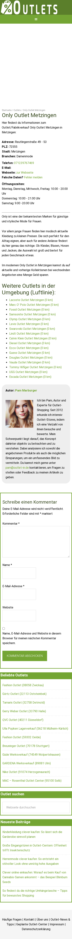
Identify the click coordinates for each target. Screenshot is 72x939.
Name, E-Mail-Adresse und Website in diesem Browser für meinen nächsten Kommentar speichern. (31, 651)
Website (7, 620)
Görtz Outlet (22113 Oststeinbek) (24, 707)
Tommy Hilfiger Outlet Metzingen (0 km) (35, 380)
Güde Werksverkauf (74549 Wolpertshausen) (31, 767)
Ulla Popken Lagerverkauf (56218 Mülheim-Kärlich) (35, 741)
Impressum (57, 937)
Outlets (36, 14)
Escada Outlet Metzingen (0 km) (30, 389)
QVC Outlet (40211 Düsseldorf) (22, 733)
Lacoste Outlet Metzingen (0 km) (31, 313)
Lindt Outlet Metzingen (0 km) (29, 346)
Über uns (42, 932)
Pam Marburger (26, 403)
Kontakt (29, 932)
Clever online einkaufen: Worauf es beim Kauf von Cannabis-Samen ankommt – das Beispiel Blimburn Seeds (34, 890)
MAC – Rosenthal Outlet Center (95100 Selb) (31, 793)
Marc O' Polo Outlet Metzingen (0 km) (34, 317)
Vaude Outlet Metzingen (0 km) (29, 375)
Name (7, 578)
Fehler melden (33, 190)
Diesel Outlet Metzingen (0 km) (29, 356)
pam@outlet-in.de (17, 480)
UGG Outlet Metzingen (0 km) (28, 385)
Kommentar (11, 536)
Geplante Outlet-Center (31, 937)
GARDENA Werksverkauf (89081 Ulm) (26, 776)
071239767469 (24, 176)
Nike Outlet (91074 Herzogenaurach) (26, 785)
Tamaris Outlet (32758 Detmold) (23, 715)
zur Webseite (24, 185)
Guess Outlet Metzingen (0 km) (29, 365)
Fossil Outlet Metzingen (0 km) (29, 322)
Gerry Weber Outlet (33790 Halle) (24, 724)
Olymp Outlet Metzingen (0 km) (29, 332)
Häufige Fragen (12, 932)
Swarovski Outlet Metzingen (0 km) (32, 341)
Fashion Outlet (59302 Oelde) (21, 750)
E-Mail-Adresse (13, 599)
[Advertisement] (36, 74)
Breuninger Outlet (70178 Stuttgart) (25, 759)
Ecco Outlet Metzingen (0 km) (29, 361)
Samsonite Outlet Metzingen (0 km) (32, 327)
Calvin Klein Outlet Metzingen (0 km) (32, 351)
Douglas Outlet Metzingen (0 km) (30, 370)
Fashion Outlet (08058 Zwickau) (23, 698)
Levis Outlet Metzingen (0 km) (29, 337)
